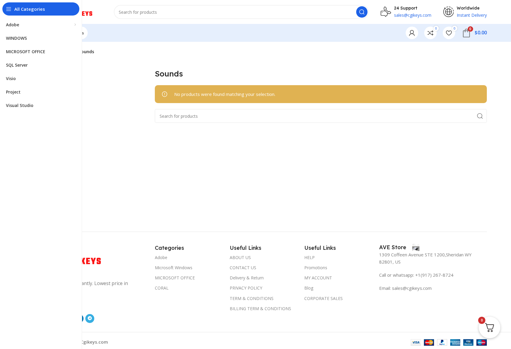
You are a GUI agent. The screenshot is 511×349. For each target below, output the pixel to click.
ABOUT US (240, 257)
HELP (309, 257)
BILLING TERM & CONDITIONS (260, 308)
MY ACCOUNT (318, 278)
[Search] (362, 12)
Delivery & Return (247, 278)
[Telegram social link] (89, 318)
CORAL (162, 288)
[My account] (412, 33)
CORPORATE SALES (323, 298)
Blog (308, 288)
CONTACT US (243, 267)
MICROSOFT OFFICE (175, 278)
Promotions (315, 267)
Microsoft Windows (173, 267)
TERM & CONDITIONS (252, 298)
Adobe (161, 257)
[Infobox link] (399, 247)
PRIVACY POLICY (246, 288)
